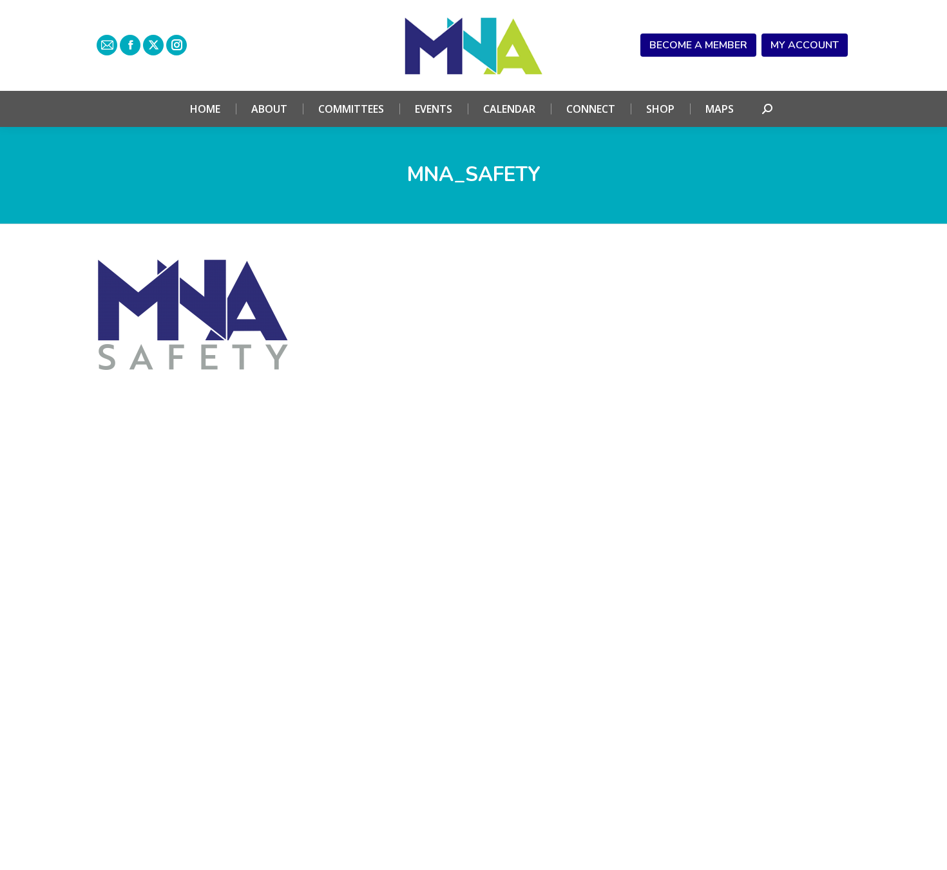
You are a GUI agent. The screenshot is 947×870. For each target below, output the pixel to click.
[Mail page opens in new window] (107, 45)
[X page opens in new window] (153, 45)
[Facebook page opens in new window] (130, 45)
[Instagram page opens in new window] (176, 45)
